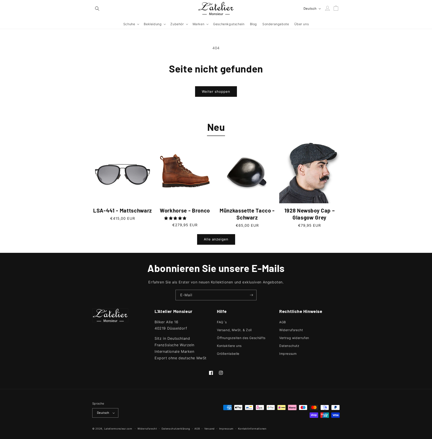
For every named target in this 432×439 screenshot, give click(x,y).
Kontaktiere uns (229, 346)
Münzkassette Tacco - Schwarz (247, 214)
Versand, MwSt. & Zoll (234, 330)
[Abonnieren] (251, 295)
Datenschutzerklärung (176, 428)
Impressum (288, 353)
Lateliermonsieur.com (118, 428)
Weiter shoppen (216, 91)
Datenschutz (289, 346)
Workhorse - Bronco (185, 210)
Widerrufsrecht (291, 330)
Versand (209, 428)
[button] (97, 9)
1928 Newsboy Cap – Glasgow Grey (309, 214)
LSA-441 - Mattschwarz (122, 210)
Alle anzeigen (216, 239)
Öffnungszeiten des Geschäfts (241, 338)
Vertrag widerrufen (294, 338)
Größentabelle (228, 353)
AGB (282, 322)
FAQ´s (222, 322)
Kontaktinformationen (252, 428)
